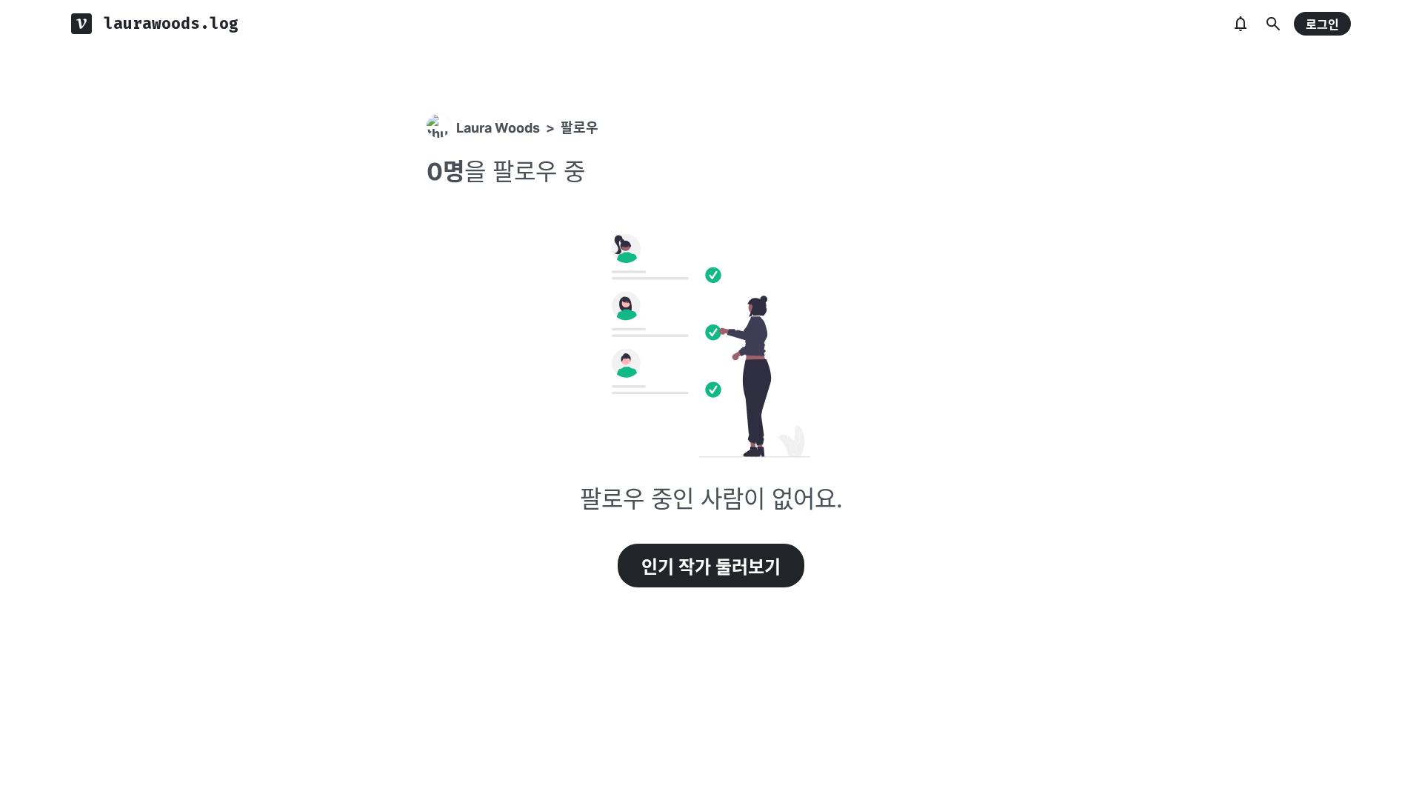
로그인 (1322, 24)
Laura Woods (498, 128)
